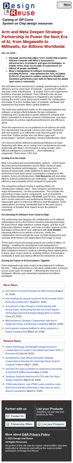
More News (11, 284)
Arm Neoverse (43, 176)
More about (27, 434)
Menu (66, 4)
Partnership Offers (21, 424)
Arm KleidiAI (54, 230)
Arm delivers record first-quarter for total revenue (29, 291)
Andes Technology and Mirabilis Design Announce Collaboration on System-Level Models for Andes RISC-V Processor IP (34, 350)
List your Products (53, 424)
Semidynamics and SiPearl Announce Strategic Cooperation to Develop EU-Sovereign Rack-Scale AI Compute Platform (32, 361)
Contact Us (17, 416)
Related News (12, 340)
